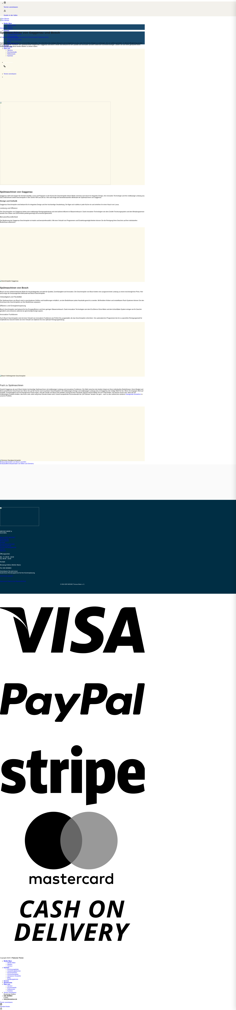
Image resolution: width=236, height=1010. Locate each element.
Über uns (7, 48)
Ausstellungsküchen (14, 971)
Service (10, 29)
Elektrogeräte (3, 28)
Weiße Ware (8, 23)
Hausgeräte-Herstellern (133, 394)
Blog (8, 41)
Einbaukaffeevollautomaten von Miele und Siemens (17, 463)
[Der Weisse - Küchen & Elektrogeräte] (4, 19)
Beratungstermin (12, 979)
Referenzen (11, 54)
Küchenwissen (12, 36)
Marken (10, 27)
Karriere (10, 56)
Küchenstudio (12, 52)
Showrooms (8, 982)
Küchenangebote (13, 969)
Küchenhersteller (13, 974)
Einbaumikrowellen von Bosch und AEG (13, 462)
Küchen (6, 30)
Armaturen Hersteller (14, 40)
